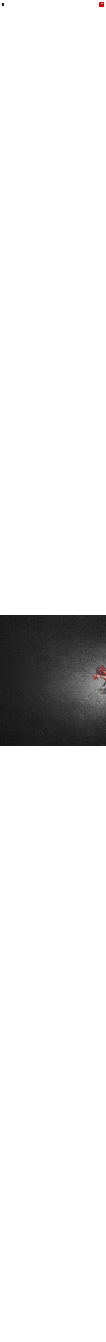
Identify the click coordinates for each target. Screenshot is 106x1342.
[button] (3, 5)
